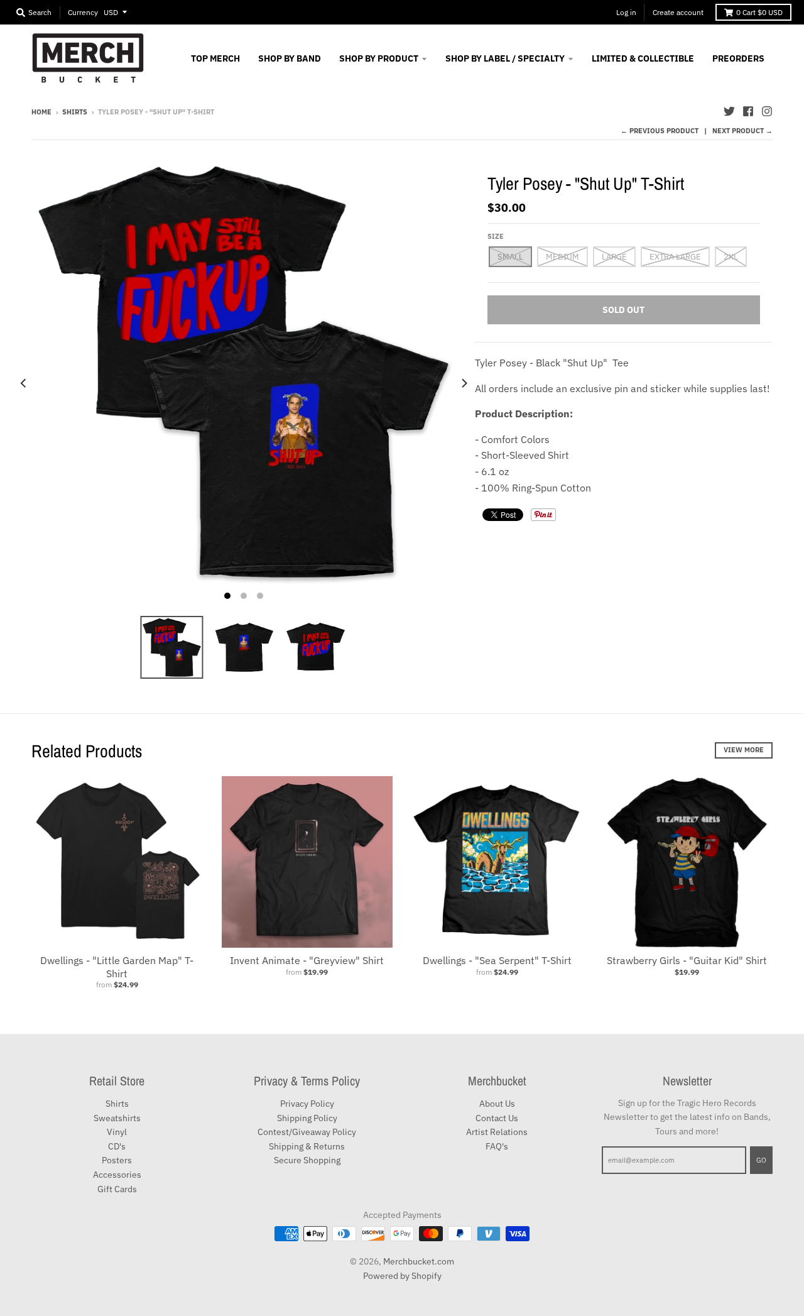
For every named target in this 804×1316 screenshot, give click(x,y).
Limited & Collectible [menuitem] (643, 58)
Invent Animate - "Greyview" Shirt (307, 960)
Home (41, 111)
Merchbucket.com (418, 1261)
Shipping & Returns (307, 1146)
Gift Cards (117, 1189)
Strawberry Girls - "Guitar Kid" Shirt (687, 960)
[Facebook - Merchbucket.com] (748, 111)
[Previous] (23, 382)
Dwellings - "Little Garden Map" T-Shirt (116, 967)
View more (744, 749)
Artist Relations (497, 1132)
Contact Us (496, 1118)
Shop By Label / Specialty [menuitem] (505, 58)
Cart (759, 12)
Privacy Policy (307, 1103)
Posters (117, 1160)
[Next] (463, 382)
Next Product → (742, 130)
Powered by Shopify (402, 1275)
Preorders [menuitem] (738, 58)
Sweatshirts (117, 1118)
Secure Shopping (307, 1160)
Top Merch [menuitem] (215, 58)
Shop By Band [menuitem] (289, 58)
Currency (83, 12)
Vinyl (117, 1132)
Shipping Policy (307, 1118)
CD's (117, 1146)
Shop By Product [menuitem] (378, 58)
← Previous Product (659, 130)
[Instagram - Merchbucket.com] (767, 111)
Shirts (74, 111)
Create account (678, 12)
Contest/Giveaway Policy (307, 1132)
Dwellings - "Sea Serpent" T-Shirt (497, 960)
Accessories (117, 1174)
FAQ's (497, 1146)
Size (495, 236)
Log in (626, 12)
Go (761, 1160)
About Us (497, 1103)
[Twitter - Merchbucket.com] (729, 111)
